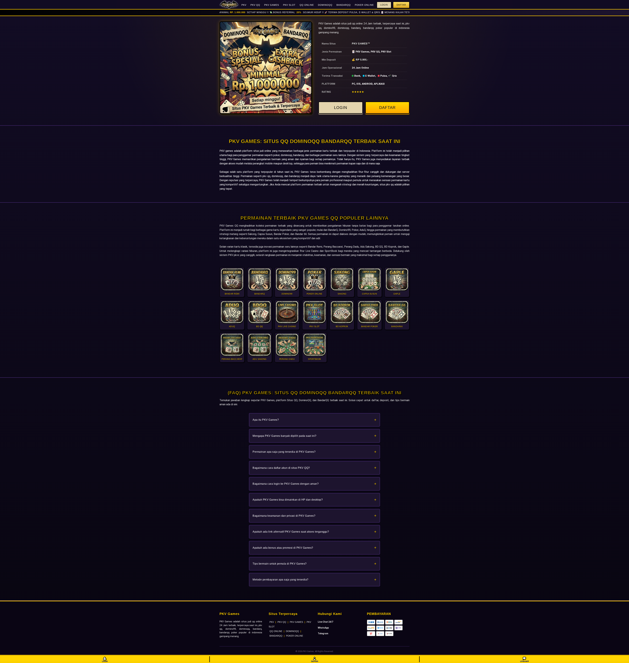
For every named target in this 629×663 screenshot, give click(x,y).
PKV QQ (255, 5)
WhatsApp (323, 627)
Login (384, 5)
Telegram (323, 633)
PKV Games (360, 43)
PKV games (226, 150)
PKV (243, 5)
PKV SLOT (289, 5)
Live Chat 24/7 (325, 622)
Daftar (401, 5)
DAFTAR (387, 107)
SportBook (331, 251)
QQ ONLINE (307, 5)
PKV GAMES (271, 5)
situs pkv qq (387, 184)
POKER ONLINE (364, 5)
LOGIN (340, 107)
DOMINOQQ (325, 5)
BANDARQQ (343, 5)
